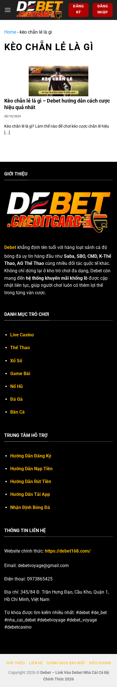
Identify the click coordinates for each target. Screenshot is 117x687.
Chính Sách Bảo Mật (66, 663)
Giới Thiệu (15, 663)
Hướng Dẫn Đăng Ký (30, 456)
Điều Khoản (100, 663)
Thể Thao (20, 347)
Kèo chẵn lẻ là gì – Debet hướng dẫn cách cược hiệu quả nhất (57, 104)
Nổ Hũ (16, 386)
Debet (10, 247)
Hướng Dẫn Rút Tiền (30, 481)
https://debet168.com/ (68, 551)
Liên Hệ (36, 663)
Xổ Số (16, 360)
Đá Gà (16, 399)
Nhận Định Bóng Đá (30, 507)
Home (10, 32)
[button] (7, 10)
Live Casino (22, 335)
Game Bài (20, 373)
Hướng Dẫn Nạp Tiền (31, 468)
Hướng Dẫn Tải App (30, 494)
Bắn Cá (17, 412)
